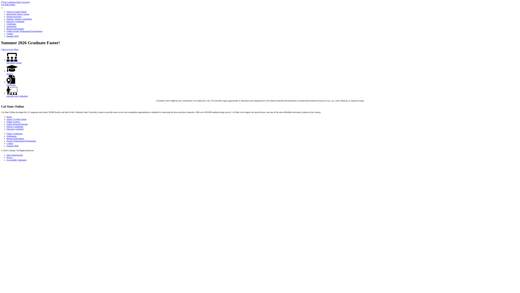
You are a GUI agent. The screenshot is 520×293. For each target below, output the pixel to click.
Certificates (11, 24)
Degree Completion (14, 126)
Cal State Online (8, 5)
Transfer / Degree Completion (19, 19)
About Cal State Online (16, 12)
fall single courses (14, 63)
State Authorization (14, 155)
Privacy (9, 157)
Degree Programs (13, 16)
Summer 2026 (12, 36)
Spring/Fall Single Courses (17, 14)
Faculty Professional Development (21, 141)
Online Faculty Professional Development (24, 31)
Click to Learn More (10, 49)
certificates (11, 85)
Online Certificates (14, 134)
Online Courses (13, 122)
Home (9, 117)
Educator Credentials (15, 21)
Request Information (15, 29)
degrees (9, 74)
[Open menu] (2, 7)
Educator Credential (15, 129)
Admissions (11, 26)
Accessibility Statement (16, 160)
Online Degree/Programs (17, 124)
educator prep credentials (17, 96)
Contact (9, 34)
